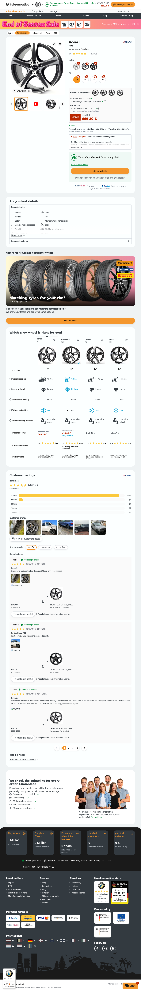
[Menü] (14, 970)
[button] (70, 207)
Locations (76, 889)
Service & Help (126, 16)
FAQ (44, 883)
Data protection (14, 889)
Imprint (11, 883)
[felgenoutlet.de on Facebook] (97, 948)
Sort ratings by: (17, 547)
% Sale (86, 16)
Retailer (45, 893)
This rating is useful (23, 614)
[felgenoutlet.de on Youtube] (113, 948)
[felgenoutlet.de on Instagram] (105, 948)
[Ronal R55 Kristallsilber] (76, 66)
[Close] (137, 24)
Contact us (46, 886)
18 (85, 79)
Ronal (48, 33)
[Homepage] (9, 33)
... (72, 747)
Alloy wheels (37, 33)
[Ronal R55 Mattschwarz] (93, 66)
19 (94, 79)
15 (76, 747)
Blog (105, 16)
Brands (58, 16)
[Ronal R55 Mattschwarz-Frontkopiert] (85, 66)
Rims (10, 16)
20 (102, 79)
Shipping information (51, 896)
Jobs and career (78, 893)
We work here (96, 817)
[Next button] (84, 748)
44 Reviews (92, 54)
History (75, 886)
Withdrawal (47, 899)
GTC (10, 886)
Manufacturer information (19, 896)
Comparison (37, 11)
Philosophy (76, 883)
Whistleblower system (17, 893)
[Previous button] (56, 748)
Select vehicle (22, 33)
